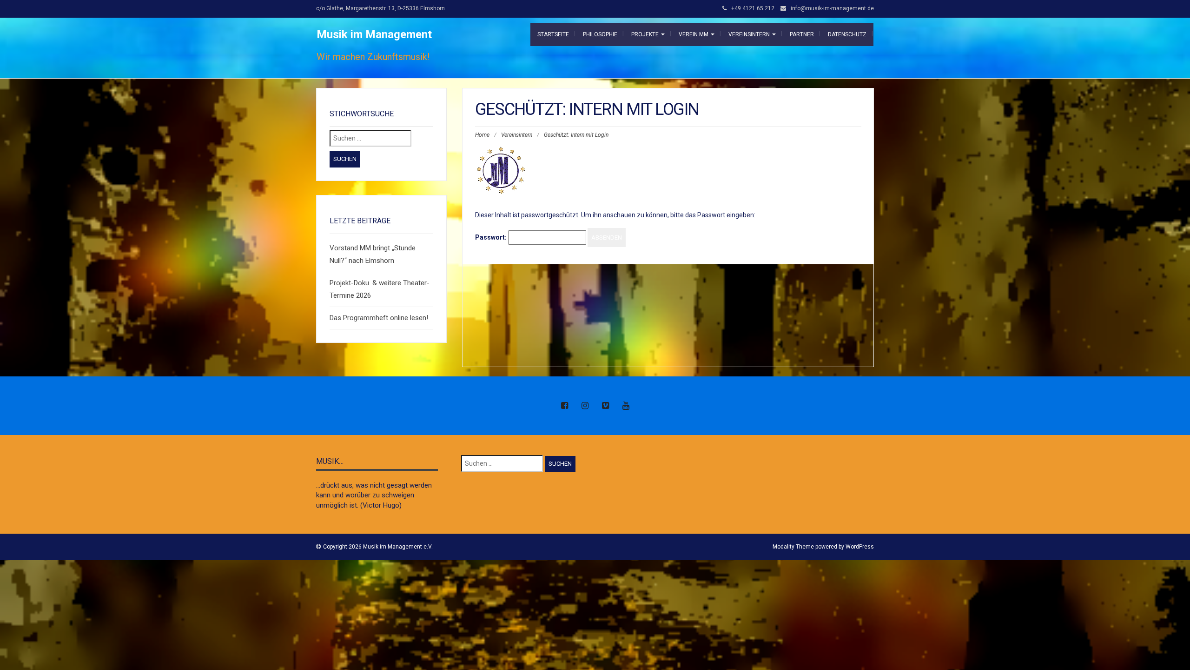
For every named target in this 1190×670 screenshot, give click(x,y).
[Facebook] (564, 406)
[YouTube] (625, 406)
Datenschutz (847, 34)
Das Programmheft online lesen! (379, 318)
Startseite (553, 34)
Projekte (645, 34)
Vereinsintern (749, 34)
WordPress (860, 546)
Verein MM (694, 34)
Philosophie (600, 34)
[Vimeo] (605, 406)
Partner (802, 34)
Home (482, 135)
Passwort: (491, 237)
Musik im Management (374, 34)
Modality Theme (793, 546)
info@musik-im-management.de (832, 8)
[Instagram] (584, 406)
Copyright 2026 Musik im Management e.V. (378, 546)
